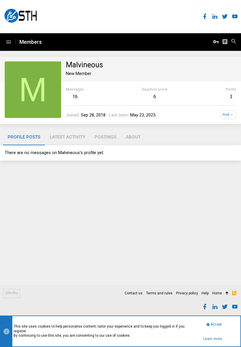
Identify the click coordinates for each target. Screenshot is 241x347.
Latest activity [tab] (67, 137)
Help (205, 293)
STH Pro (11, 293)
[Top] (227, 293)
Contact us (134, 293)
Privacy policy (187, 293)
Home (217, 293)
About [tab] (133, 137)
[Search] (233, 42)
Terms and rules (159, 293)
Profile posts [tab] (24, 137)
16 (75, 96)
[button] (8, 42)
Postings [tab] (105, 137)
